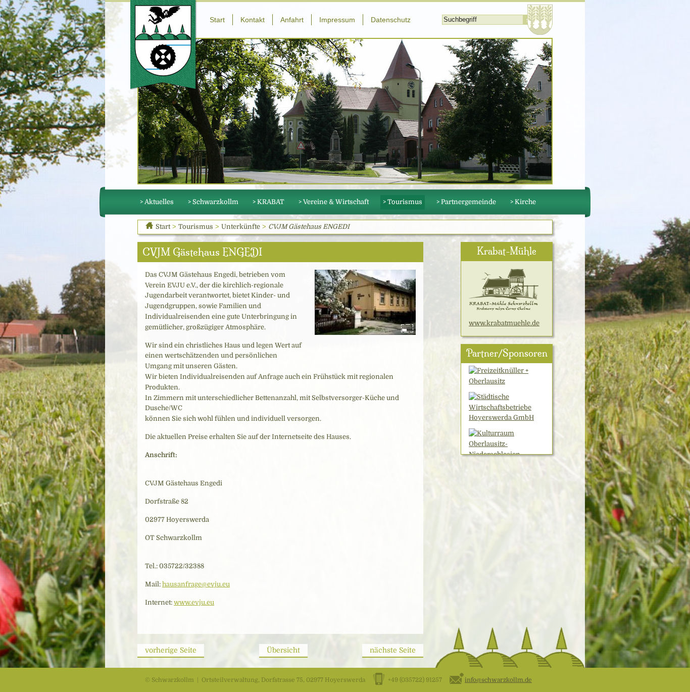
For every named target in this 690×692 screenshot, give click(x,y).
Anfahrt (292, 20)
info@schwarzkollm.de (498, 679)
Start (217, 20)
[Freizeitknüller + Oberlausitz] (507, 376)
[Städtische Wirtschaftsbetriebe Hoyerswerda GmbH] (507, 407)
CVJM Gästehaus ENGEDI (309, 226)
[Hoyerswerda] (540, 20)
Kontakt (252, 20)
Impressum (337, 20)
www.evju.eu (194, 602)
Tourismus (195, 226)
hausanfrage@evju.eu (196, 584)
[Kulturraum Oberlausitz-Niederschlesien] (507, 444)
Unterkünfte (240, 226)
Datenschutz (391, 20)
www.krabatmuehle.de (504, 323)
